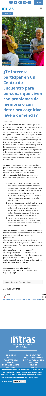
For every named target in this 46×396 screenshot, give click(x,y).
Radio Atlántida (33, 355)
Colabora (10, 367)
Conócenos (11, 355)
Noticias (10, 357)
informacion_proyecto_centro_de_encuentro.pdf (22, 299)
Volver (8, 13)
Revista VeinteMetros (33, 357)
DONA (38, 2)
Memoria (11, 362)
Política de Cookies (8, 377)
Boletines (33, 362)
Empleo (33, 367)
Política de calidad (10, 365)
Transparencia (10, 360)
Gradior (33, 365)
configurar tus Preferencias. (27, 377)
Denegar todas (19, 381)
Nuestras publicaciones (33, 360)
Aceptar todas (7, 381)
